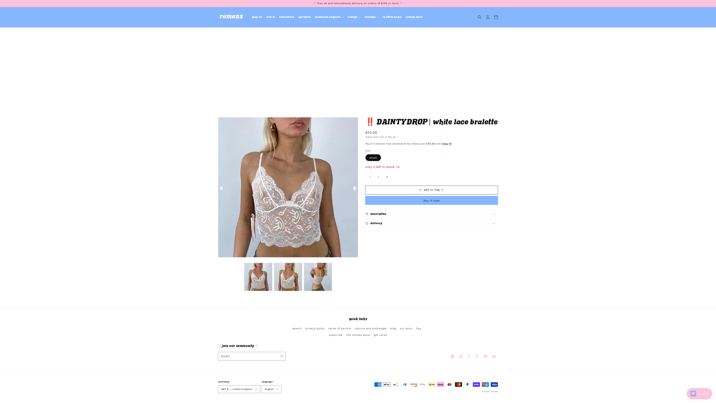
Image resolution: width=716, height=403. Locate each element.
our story (406, 328)
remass (494, 391)
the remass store (358, 334)
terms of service (339, 328)
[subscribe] (281, 356)
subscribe (335, 334)
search (297, 328)
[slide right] (354, 188)
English (269, 389)
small (373, 157)
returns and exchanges (371, 328)
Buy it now (431, 200)
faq (418, 328)
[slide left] (221, 188)
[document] (288, 188)
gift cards (380, 334)
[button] (329, 17)
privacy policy (314, 328)
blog (393, 328)
